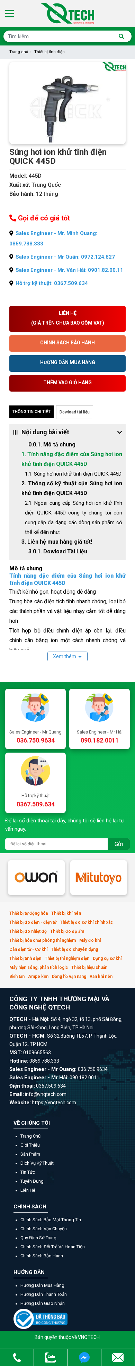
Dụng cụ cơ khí (107, 958)
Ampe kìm (38, 976)
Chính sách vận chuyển (43, 1228)
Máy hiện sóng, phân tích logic (38, 967)
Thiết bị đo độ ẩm (67, 931)
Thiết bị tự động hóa (28, 913)
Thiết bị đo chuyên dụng (74, 949)
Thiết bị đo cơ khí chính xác (86, 922)
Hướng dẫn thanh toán (43, 1294)
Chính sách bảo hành (41, 1255)
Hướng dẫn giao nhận (42, 1303)
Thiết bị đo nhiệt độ (28, 931)
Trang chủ (18, 52)
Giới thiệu (30, 1145)
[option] (36, 877)
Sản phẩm (30, 1154)
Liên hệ (27, 1190)
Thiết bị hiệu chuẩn (89, 967)
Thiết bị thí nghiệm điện (67, 958)
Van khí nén (101, 976)
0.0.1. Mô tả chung (51, 444)
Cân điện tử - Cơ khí (28, 949)
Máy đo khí (90, 940)
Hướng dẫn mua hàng (42, 1285)
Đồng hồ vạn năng (69, 976)
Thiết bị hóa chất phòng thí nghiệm (42, 940)
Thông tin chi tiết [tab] (31, 411)
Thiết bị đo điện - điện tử (32, 922)
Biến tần (17, 976)
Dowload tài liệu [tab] (75, 412)
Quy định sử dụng (38, 1237)
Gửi (119, 844)
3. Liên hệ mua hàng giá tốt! (56, 541)
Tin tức (27, 1172)
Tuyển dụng (32, 1181)
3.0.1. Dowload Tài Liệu (57, 551)
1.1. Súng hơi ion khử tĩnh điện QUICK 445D (73, 474)
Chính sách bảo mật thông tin (50, 1219)
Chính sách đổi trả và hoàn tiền (52, 1246)
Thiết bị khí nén (66, 913)
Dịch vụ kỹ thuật (37, 1163)
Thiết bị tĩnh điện (49, 52)
